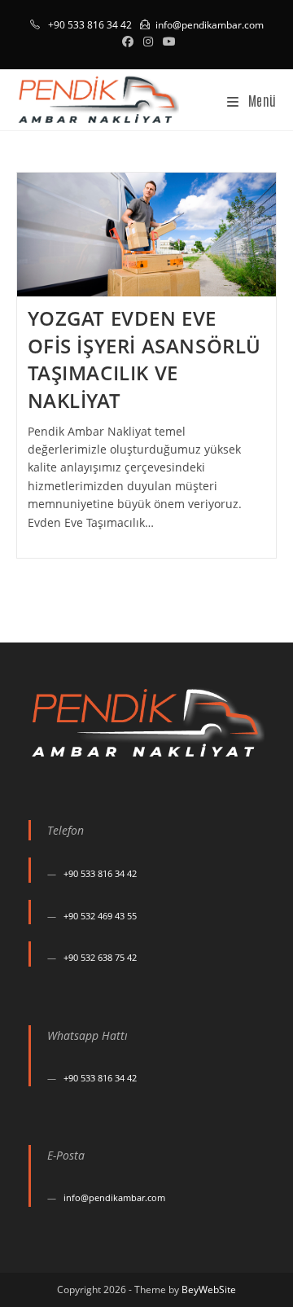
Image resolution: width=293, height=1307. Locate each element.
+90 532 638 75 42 (100, 957)
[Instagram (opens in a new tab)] (148, 41)
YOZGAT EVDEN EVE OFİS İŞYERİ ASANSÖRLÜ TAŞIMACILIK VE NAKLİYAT (145, 359)
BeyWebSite (208, 1289)
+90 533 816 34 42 (100, 873)
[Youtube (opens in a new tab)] (167, 41)
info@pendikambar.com (209, 25)
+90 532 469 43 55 (100, 916)
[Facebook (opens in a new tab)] (127, 41)
